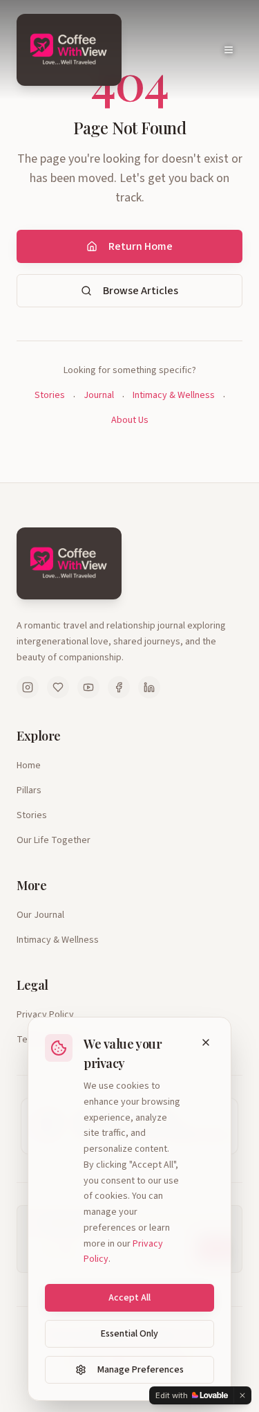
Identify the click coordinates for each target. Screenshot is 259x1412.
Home (29, 765)
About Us (129, 420)
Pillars (29, 790)
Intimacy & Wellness (174, 395)
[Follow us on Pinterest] (58, 687)
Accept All (129, 1298)
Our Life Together (53, 840)
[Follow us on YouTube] (88, 687)
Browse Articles (140, 290)
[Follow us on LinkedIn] (149, 687)
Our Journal (40, 915)
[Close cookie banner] (206, 1042)
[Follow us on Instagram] (28, 687)
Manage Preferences (140, 1370)
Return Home (140, 246)
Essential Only (129, 1334)
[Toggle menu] (228, 50)
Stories (50, 395)
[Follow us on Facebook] (119, 687)
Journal (99, 395)
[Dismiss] (242, 1395)
